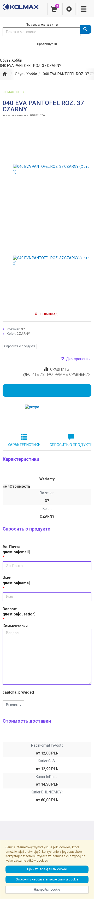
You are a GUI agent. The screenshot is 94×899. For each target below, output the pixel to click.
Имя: (16, 580)
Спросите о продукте (19, 346)
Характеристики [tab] (24, 445)
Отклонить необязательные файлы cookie (47, 879)
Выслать (13, 705)
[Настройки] (68, 9)
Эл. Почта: (16, 549)
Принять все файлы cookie (47, 869)
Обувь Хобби (26, 74)
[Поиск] (85, 29)
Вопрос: (19, 611)
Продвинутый (47, 44)
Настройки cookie (47, 889)
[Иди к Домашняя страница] (4, 74)
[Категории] (83, 9)
